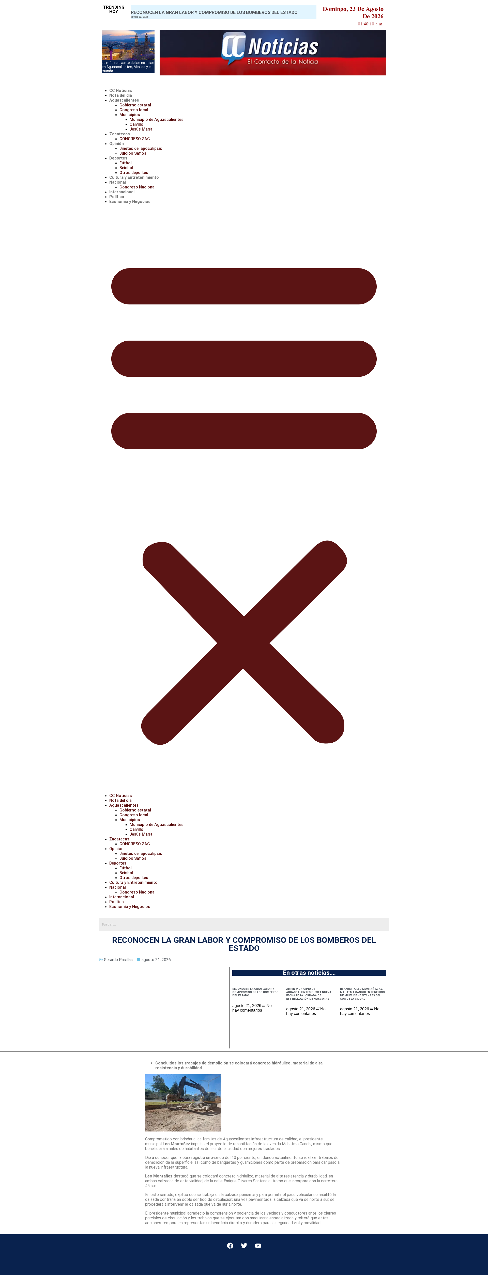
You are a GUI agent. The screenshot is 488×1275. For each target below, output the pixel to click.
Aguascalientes (124, 100)
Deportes (118, 158)
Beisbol (126, 167)
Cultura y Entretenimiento (134, 177)
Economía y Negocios (129, 201)
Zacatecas (119, 134)
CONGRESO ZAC (134, 138)
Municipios (129, 114)
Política (116, 196)
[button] (244, 498)
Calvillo (136, 124)
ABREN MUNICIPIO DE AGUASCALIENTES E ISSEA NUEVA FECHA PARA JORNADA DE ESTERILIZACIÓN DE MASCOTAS (308, 993)
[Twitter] (244, 1245)
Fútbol (125, 163)
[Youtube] (258, 1245)
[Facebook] (230, 1245)
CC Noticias (120, 90)
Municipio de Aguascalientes (157, 119)
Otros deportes (133, 172)
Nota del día (120, 95)
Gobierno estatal (135, 105)
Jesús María (141, 129)
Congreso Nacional (137, 187)
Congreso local (133, 109)
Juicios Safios (132, 153)
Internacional (121, 191)
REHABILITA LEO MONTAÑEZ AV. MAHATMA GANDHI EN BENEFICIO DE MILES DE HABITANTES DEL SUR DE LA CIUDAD (362, 993)
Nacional (117, 182)
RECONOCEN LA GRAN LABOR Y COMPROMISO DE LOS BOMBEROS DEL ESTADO (214, 12)
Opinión (116, 143)
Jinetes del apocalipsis (140, 148)
